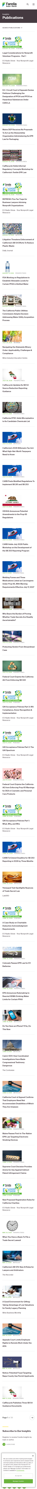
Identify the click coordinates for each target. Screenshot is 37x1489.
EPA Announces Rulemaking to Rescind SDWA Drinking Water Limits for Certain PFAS (15, 996)
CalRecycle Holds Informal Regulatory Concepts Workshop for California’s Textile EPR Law (17, 169)
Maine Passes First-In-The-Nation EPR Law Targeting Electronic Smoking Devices (17, 1136)
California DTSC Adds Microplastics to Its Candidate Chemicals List (18, 420)
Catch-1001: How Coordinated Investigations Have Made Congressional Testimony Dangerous (15, 1061)
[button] (9, 1444)
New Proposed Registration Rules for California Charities (18, 1201)
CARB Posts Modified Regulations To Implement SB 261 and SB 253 (18, 483)
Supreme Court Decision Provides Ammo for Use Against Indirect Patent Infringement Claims (17, 1169)
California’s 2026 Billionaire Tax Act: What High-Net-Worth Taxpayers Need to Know (18, 451)
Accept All (18, 1476)
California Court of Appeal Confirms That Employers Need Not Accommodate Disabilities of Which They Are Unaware (18, 1102)
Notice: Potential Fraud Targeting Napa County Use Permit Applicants (18, 1374)
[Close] (33, 1456)
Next (32, 1417)
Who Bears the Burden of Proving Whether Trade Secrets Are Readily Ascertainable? (17, 616)
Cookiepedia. (20, 1470)
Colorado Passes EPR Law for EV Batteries (16, 964)
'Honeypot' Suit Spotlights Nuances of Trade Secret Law (17, 889)
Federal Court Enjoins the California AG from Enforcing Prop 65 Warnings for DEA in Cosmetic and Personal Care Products (18, 789)
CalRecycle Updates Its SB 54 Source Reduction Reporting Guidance (15, 388)
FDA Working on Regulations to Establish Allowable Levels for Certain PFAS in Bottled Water (16, 280)
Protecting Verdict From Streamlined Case (18, 648)
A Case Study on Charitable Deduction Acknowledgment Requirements (15, 925)
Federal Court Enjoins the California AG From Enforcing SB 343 (17, 678)
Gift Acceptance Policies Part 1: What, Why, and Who (16, 822)
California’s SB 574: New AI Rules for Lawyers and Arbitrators (18, 1268)
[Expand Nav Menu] (33, 4)
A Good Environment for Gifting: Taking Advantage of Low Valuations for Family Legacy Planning (18, 1304)
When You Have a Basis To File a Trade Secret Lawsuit (16, 1238)
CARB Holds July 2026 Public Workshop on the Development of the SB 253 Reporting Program (16, 547)
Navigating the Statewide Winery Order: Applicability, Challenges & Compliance (17, 350)
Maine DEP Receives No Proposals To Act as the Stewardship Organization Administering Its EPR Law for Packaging (17, 134)
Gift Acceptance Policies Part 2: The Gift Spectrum (18, 749)
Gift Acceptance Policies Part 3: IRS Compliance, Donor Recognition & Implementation (18, 710)
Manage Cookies (18, 1481)
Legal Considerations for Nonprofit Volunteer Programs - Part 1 (17, 54)
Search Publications (11, 28)
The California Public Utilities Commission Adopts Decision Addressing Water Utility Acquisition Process (18, 315)
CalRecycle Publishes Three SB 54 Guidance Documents (17, 1404)
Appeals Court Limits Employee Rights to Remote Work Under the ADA (17, 1343)
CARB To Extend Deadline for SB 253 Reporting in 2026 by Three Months (18, 859)
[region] (18, 1470)
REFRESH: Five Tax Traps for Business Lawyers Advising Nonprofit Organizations (14, 202)
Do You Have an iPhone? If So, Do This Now (16, 1027)
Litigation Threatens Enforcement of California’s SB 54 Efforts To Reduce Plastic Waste (18, 242)
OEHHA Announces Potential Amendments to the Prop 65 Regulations (15, 514)
